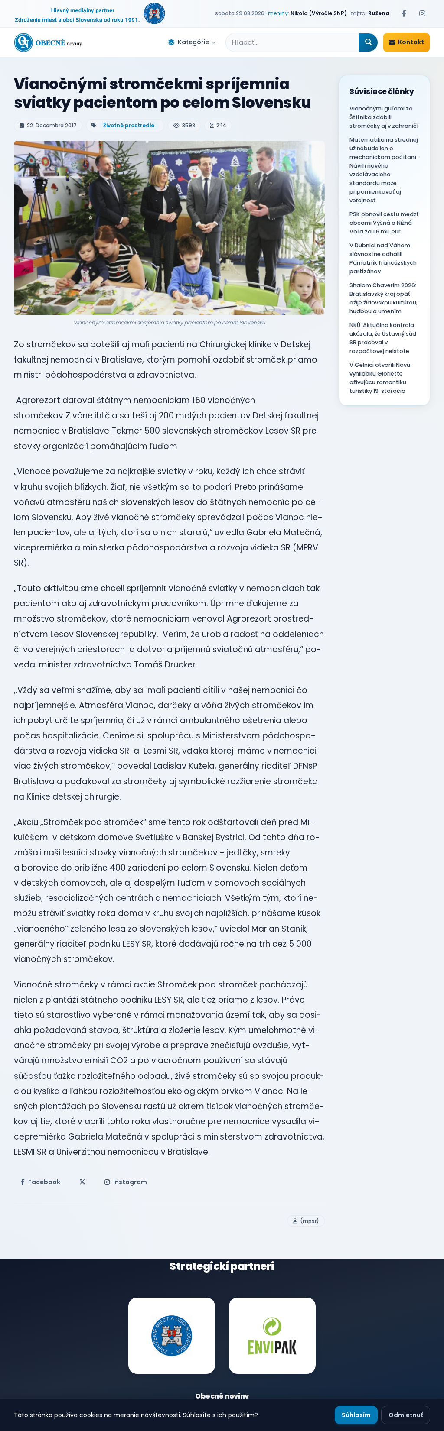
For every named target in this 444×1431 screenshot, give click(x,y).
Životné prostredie (128, 125)
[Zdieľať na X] (82, 1182)
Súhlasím (356, 1415)
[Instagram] (422, 13)
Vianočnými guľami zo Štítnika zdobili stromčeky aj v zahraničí (383, 117)
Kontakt (411, 42)
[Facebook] (404, 13)
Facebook (44, 1182)
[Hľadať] (368, 42)
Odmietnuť (405, 1415)
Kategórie (193, 42)
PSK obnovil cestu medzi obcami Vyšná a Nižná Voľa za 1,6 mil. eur (383, 222)
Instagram (130, 1182)
